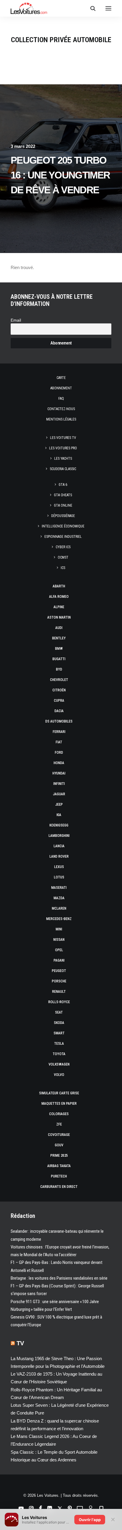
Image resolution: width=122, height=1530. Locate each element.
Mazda (59, 898)
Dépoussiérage (63, 516)
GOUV (59, 1145)
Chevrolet (59, 680)
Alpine (59, 607)
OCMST (63, 557)
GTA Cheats (63, 495)
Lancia (59, 846)
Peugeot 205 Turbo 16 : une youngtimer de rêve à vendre (60, 175)
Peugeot (59, 971)
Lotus (59, 877)
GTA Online (63, 505)
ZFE (59, 1124)
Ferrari (59, 732)
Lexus (59, 867)
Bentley (59, 638)
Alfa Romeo (59, 597)
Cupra (59, 700)
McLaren (59, 908)
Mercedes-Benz (59, 919)
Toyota (59, 1054)
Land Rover (59, 856)
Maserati (59, 888)
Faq (61, 398)
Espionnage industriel (63, 537)
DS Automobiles (59, 721)
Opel (59, 950)
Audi (58, 628)
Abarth (59, 586)
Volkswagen (59, 1064)
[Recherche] (90, 8)
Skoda (59, 1023)
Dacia (59, 711)
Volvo (59, 1075)
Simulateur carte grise (59, 1093)
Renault (59, 992)
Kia (59, 815)
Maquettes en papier (59, 1103)
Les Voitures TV (63, 438)
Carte (61, 378)
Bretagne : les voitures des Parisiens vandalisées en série (59, 1278)
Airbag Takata (59, 1166)
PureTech (59, 1176)
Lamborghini (59, 836)
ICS (63, 568)
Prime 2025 (59, 1155)
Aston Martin (59, 617)
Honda (59, 763)
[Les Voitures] (29, 8)
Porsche (59, 981)
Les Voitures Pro (63, 448)
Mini (59, 929)
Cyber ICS (63, 547)
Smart (59, 1033)
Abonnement (61, 388)
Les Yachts (63, 458)
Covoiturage (59, 1135)
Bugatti (58, 659)
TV (20, 1343)
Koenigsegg (58, 825)
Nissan (59, 940)
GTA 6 (63, 485)
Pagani (59, 960)
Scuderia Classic (63, 469)
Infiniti (59, 784)
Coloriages (59, 1114)
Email (16, 320)
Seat (59, 1012)
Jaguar (59, 794)
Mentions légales (61, 419)
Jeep (59, 804)
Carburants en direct (59, 1187)
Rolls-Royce (59, 1002)
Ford (59, 752)
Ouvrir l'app (90, 1519)
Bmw (59, 649)
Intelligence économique (63, 526)
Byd (59, 669)
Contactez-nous (61, 409)
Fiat (59, 742)
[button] (108, 8)
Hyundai (58, 773)
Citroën (59, 690)
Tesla (59, 1043)
